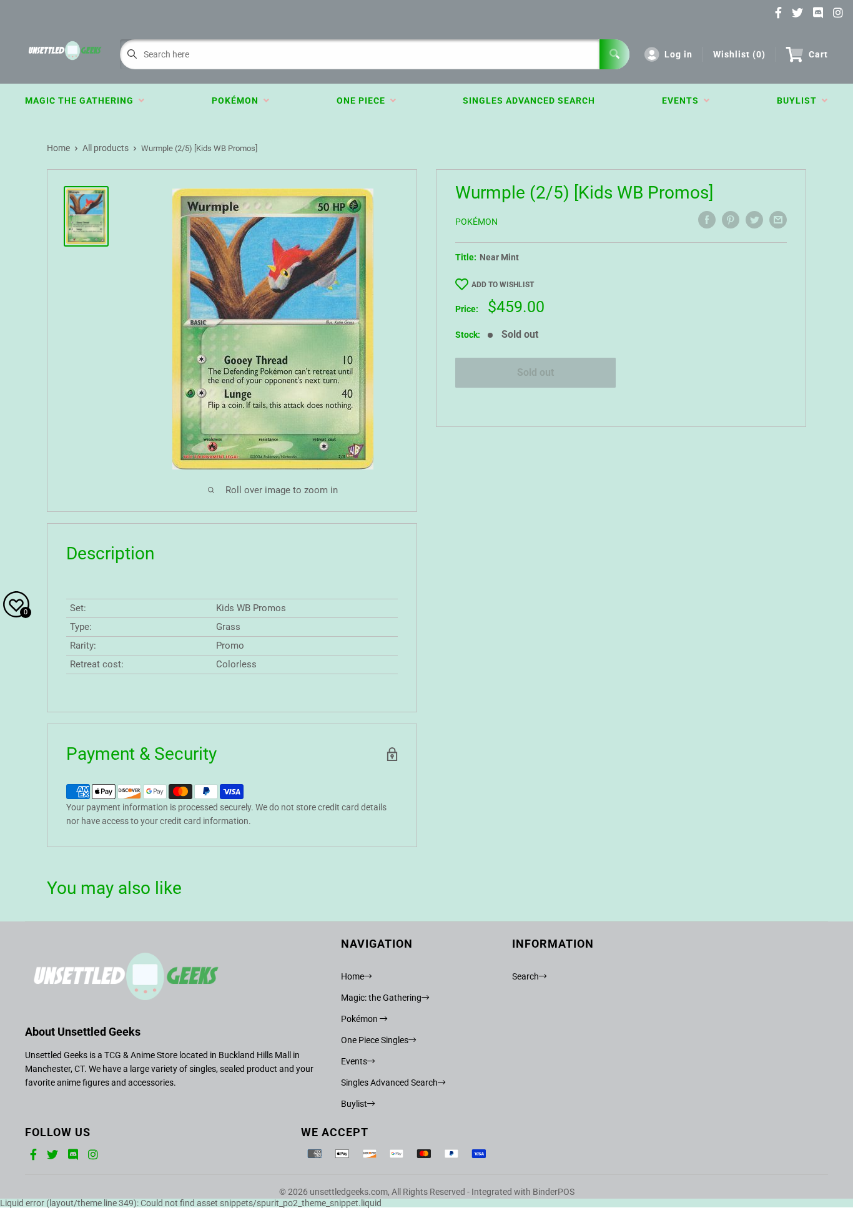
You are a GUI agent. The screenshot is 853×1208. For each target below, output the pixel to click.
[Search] (614, 54)
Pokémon (238, 101)
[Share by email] (778, 219)
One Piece (363, 101)
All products (105, 148)
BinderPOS (553, 1192)
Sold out (535, 372)
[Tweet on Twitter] (754, 219)
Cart (818, 54)
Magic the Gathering (82, 101)
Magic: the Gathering (381, 998)
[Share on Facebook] (707, 219)
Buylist (799, 101)
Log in (678, 54)
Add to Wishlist (502, 284)
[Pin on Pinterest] (730, 219)
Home (58, 148)
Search (525, 976)
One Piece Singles (374, 1040)
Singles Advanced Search (529, 101)
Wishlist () (739, 54)
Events (683, 101)
